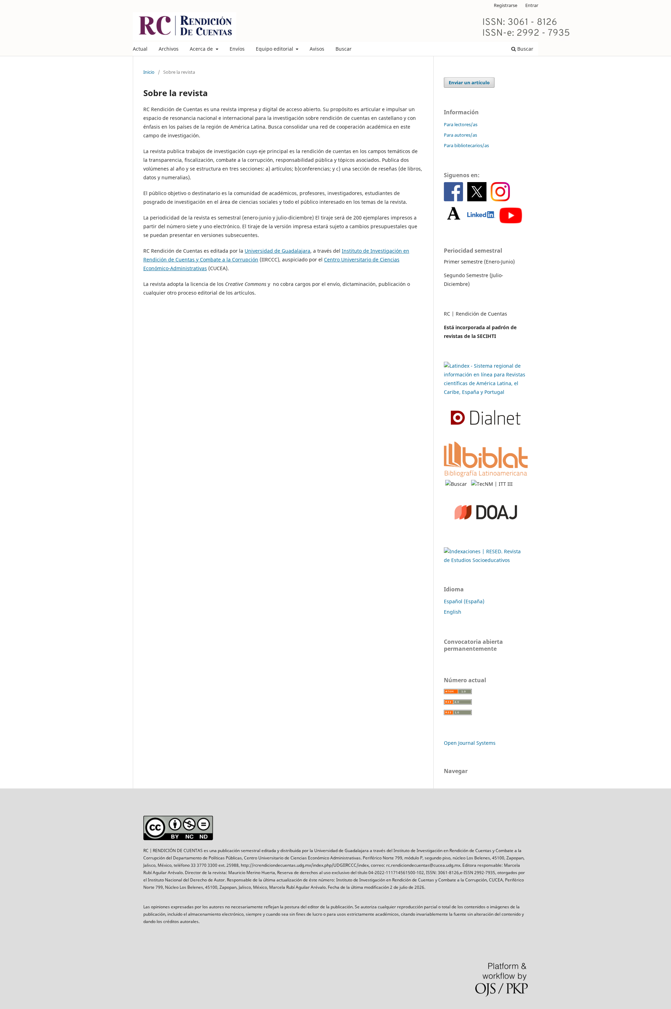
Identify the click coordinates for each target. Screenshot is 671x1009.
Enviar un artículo (469, 82)
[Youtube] (510, 221)
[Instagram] (500, 199)
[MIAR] (486, 560)
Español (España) (464, 601)
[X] (476, 199)
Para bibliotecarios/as (466, 145)
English (452, 611)
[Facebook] (453, 199)
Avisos (317, 48)
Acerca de (202, 48)
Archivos (169, 48)
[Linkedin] (481, 221)
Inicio (148, 72)
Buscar (344, 48)
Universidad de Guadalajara (277, 250)
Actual (140, 48)
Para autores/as (460, 135)
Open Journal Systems (470, 743)
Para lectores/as (460, 124)
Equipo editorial (275, 48)
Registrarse (505, 5)
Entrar (531, 5)
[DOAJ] (486, 534)
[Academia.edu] (453, 221)
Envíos (237, 48)
